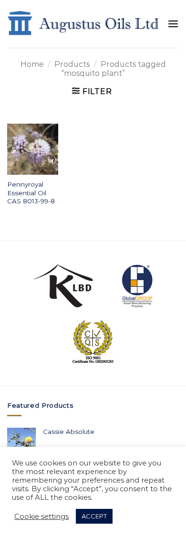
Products (72, 64)
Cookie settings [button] (41, 516)
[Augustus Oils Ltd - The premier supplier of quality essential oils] (83, 23)
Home (32, 64)
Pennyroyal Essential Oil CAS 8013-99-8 (31, 192)
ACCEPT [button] (94, 516)
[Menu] (173, 24)
